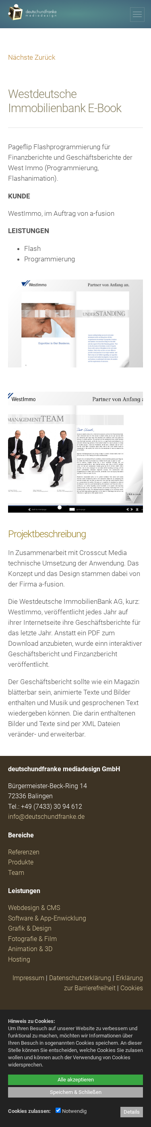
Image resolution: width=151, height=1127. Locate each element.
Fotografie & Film (32, 939)
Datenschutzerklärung (80, 978)
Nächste (20, 57)
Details (132, 1112)
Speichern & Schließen (75, 1092)
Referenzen (23, 852)
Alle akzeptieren (76, 1080)
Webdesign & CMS (34, 908)
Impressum (28, 978)
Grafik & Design (30, 928)
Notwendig (74, 1111)
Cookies (131, 988)
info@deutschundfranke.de (46, 816)
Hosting (19, 959)
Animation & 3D (30, 949)
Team (16, 873)
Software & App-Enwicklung (47, 918)
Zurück (45, 57)
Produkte (20, 862)
